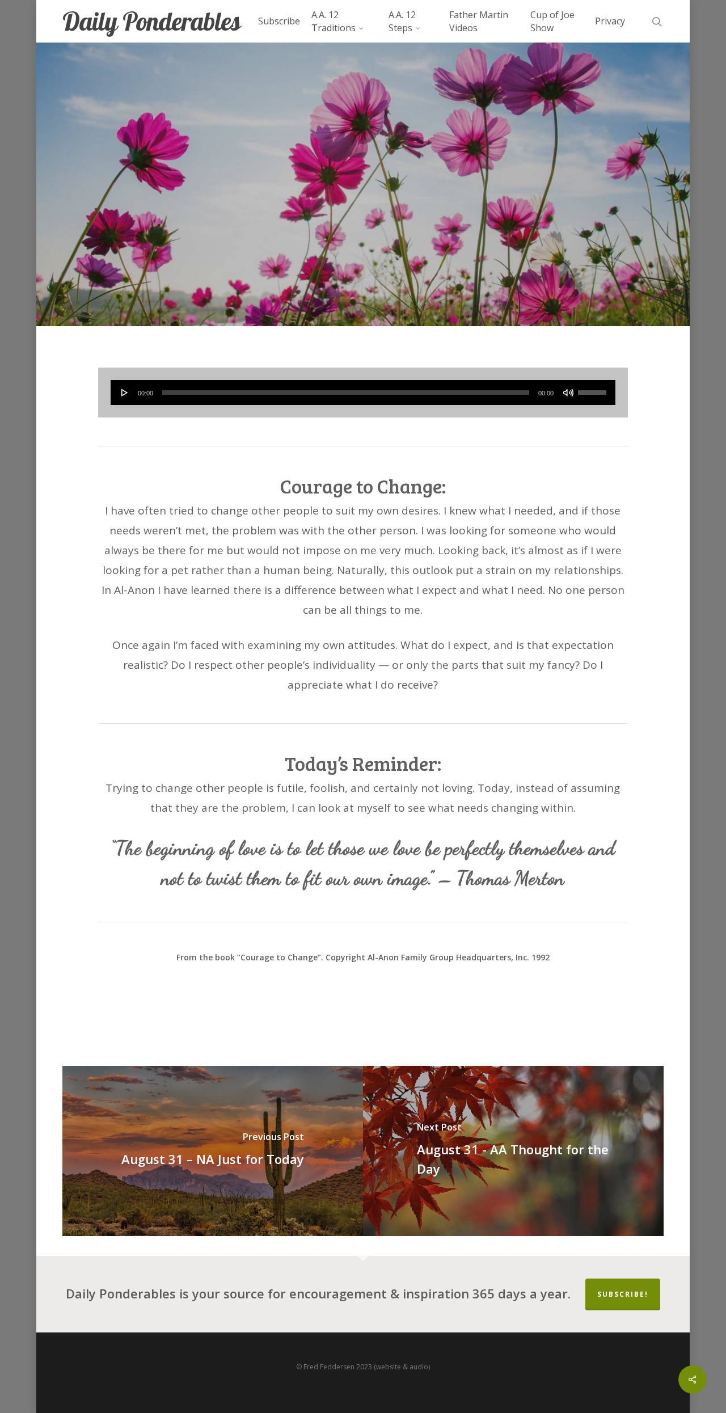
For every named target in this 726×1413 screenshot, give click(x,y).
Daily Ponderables (151, 21)
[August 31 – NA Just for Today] (212, 1151)
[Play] (125, 392)
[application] (363, 392)
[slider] (594, 388)
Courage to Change (362, 221)
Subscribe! (622, 1294)
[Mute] (568, 392)
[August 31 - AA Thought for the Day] (513, 1151)
